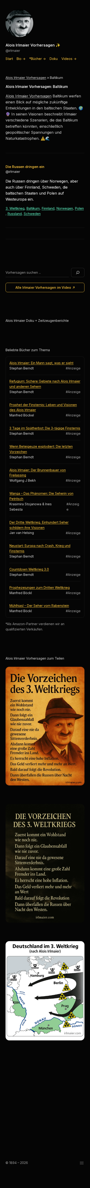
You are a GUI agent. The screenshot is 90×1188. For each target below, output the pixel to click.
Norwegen (64, 208)
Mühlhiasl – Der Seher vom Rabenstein (39, 606)
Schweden (32, 213)
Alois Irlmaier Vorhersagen (26, 78)
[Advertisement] (45, 1102)
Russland (14, 213)
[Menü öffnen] (81, 1163)
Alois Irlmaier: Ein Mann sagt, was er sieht (41, 363)
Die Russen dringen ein (25, 166)
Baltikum (33, 208)
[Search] (77, 272)
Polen (79, 208)
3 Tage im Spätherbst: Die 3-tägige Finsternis (44, 428)
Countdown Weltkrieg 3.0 (29, 569)
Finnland (48, 208)
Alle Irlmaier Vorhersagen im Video (43, 287)
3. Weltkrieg (15, 208)
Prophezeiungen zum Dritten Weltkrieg (39, 587)
